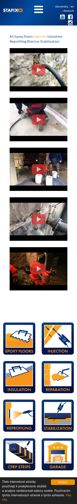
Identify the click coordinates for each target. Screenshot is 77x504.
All (12, 36)
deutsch (68, 11)
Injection (40, 36)
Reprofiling (18, 41)
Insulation (54, 36)
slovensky (61, 6)
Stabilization (49, 41)
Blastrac (33, 41)
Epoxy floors (23, 36)
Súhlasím (62, 482)
